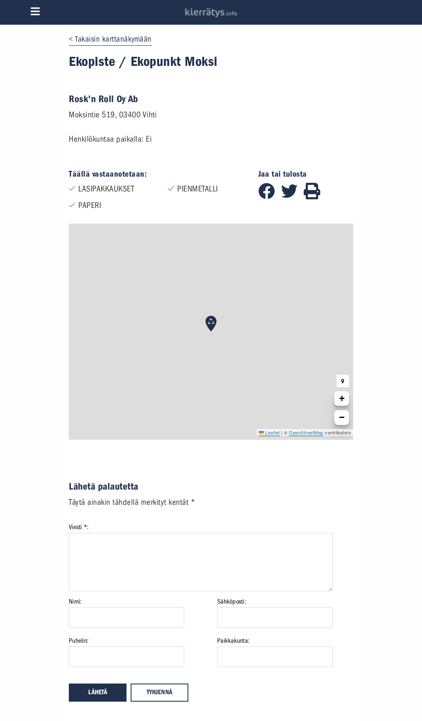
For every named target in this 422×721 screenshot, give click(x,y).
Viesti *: (79, 527)
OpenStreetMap (306, 432)
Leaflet (272, 432)
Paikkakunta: (233, 640)
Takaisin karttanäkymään (113, 39)
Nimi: (75, 601)
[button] (211, 323)
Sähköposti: (231, 601)
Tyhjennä (159, 692)
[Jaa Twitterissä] (292, 196)
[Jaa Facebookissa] (269, 196)
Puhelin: (79, 640)
